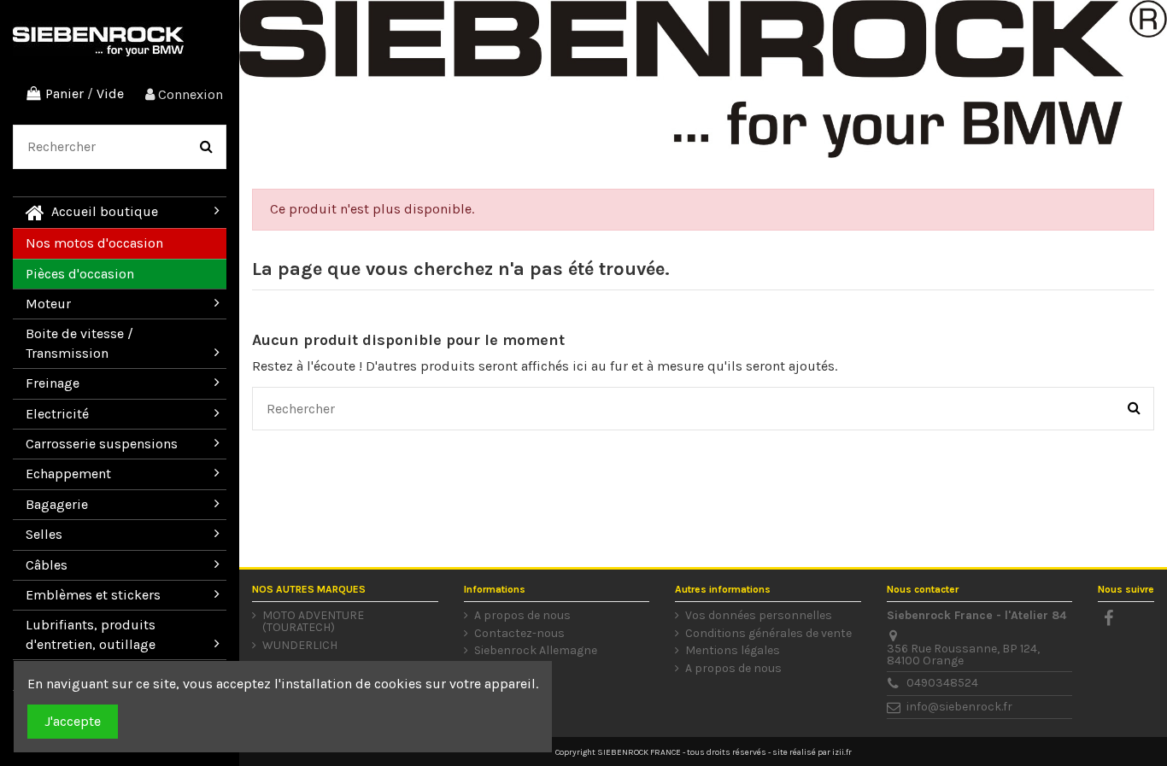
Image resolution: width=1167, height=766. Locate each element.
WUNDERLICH (299, 646)
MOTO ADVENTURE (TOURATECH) (313, 622)
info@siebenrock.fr (959, 706)
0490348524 (942, 682)
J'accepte (72, 721)
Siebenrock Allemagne (535, 651)
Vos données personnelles (758, 616)
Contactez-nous (519, 634)
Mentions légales (732, 651)
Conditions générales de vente (768, 634)
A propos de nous (522, 616)
